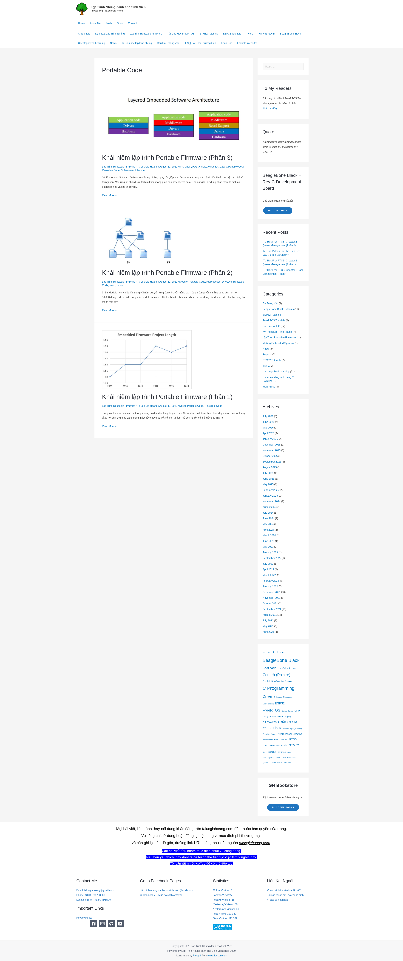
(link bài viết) (270, 108)
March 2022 (269, 575)
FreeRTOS (271, 710)
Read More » (109, 195)
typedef (265, 763)
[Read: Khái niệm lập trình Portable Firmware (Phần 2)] (143, 239)
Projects (267, 354)
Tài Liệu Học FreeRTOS (180, 33)
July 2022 (268, 563)
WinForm (287, 763)
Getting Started (287, 711)
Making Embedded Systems (278, 343)
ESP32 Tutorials (232, 33)
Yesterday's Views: (224, 904)
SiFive (265, 746)
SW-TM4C (282, 752)
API (181, 166)
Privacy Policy (84, 917)
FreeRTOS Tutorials (274, 320)
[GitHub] (111, 923)
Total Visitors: (221, 918)
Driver (187, 166)
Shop (120, 23)
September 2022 (272, 558)
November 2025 (272, 450)
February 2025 (271, 490)
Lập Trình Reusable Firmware (118, 166)
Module (183, 281)
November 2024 (272, 501)
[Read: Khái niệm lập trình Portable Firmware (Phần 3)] (173, 120)
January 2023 (270, 552)
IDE (269, 728)
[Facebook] (93, 923)
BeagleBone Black (290, 33)
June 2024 (268, 518)
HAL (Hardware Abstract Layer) (209, 166)
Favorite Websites (247, 43)
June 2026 (268, 422)
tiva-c (289, 752)
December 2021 (272, 592)
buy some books (283, 807)
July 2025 (268, 473)
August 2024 (270, 507)
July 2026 (268, 416)
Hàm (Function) (289, 721)
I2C (265, 728)
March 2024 (269, 535)
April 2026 (268, 433)
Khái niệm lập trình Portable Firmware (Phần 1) (167, 396)
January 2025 (270, 495)
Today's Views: (221, 895)
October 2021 (270, 603)
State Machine (274, 746)
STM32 (294, 745)
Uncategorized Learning (91, 43)
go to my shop (277, 210)
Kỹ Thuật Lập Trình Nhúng (110, 33)
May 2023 (268, 546)
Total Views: (220, 913)
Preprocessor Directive (219, 281)
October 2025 (270, 456)
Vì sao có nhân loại (277, 899)
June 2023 (268, 541)
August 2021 (270, 615)
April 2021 (268, 632)
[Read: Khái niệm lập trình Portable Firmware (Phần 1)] (147, 359)
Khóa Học (226, 43)
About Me (95, 23)
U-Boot (273, 762)
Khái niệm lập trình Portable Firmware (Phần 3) (167, 157)
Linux (277, 728)
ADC (264, 653)
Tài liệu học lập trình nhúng (137, 43)
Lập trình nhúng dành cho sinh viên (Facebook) (166, 890)
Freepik (197, 955)
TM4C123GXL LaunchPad (286, 757)
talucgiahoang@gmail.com (99, 890)
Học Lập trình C (271, 326)
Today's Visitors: (222, 899)
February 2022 (271, 580)
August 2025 (270, 467)
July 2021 (268, 620)
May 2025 (268, 484)
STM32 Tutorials (208, 33)
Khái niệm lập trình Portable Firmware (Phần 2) (167, 272)
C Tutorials (84, 33)
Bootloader (270, 668)
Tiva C (249, 33)
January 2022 (270, 586)
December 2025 (272, 444)
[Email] (102, 923)
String (265, 752)
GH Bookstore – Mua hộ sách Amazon (161, 895)
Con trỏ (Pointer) (276, 675)
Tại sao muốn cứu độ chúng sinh (285, 895)
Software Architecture (133, 170)
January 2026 (270, 439)
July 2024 (268, 512)
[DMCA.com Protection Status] (222, 927)
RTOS (293, 739)
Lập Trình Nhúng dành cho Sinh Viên (118, 7)
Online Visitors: (222, 890)
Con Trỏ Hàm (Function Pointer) (277, 681)
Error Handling (268, 704)
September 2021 (272, 609)
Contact (132, 23)
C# (280, 668)
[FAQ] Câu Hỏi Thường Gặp (200, 43)
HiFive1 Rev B (266, 33)
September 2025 (272, 461)
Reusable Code (111, 170)
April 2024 (268, 529)
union (120, 285)
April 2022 (268, 569)
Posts (109, 23)
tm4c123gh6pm (268, 757)
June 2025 (268, 478)
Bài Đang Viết (270, 303)
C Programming (278, 688)
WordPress (269, 386)
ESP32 (280, 703)
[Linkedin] (120, 923)
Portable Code (236, 166)
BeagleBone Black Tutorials (278, 309)
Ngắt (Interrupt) (296, 728)
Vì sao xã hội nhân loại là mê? (284, 890)
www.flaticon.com (217, 955)
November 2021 (272, 597)
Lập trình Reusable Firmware (146, 33)
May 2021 (268, 626)
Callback (286, 668)
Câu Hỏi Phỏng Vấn (168, 43)
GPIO (297, 711)
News (113, 43)
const (294, 668)
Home (81, 23)
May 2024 (268, 524)
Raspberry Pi (268, 740)
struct (112, 285)
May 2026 (268, 427)
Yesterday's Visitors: (224, 909)
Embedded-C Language (283, 697)
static (284, 745)
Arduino (278, 652)
